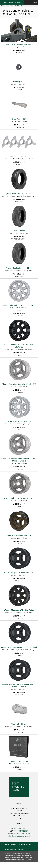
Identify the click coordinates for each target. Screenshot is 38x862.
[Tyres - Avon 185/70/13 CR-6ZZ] (19, 179)
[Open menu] (34, 2)
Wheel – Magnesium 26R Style (19, 535)
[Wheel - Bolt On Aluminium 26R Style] (19, 484)
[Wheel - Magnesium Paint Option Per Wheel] (19, 633)
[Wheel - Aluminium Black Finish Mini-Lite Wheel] (19, 330)
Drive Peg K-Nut (18, 82)
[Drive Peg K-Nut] (19, 67)
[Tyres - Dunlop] (19, 216)
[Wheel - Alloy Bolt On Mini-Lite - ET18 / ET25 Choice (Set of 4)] (19, 291)
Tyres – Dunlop (19, 231)
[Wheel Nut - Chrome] (19, 709)
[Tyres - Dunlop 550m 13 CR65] (19, 253)
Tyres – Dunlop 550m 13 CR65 (18, 268)
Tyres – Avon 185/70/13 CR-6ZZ (19, 193)
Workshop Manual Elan (19, 761)
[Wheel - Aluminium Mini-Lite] (19, 407)
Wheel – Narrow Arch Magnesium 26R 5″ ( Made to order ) (19, 685)
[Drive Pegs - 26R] (19, 104)
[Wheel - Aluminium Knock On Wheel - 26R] (19, 370)
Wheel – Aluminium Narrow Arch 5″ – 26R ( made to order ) (18, 460)
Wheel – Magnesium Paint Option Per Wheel (19, 647)
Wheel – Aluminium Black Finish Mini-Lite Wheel (19, 346)
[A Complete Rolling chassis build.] (19, 30)
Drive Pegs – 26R (19, 119)
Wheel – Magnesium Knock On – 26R (19, 573)
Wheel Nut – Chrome (19, 724)
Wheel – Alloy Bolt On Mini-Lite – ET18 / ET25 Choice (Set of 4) (19, 306)
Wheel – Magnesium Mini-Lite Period (19, 610)
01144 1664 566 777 (21, 831)
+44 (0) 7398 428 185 (22, 834)
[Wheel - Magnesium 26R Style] (19, 521)
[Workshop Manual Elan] (19, 747)
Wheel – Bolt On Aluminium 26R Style (19, 498)
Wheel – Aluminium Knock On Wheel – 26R (19, 384)
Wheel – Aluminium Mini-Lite (18, 421)
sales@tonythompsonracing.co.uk (19, 836)
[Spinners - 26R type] (19, 142)
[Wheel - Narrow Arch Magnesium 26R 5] (19, 670)
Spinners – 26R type (18, 156)
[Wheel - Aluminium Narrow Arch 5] (19, 444)
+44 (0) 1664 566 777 (21, 828)
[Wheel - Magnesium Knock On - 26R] (19, 558)
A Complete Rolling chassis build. (18, 44)
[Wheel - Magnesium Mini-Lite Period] (19, 595)
